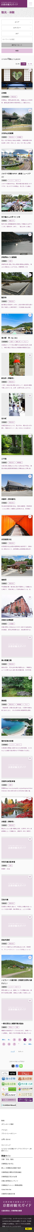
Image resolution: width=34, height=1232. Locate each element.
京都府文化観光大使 (8, 1194)
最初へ (3, 1039)
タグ (17, 33)
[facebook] (17, 1066)
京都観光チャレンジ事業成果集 (12, 1185)
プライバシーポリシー (9, 1133)
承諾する (28, 1228)
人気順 (23, 64)
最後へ (30, 1044)
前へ (9, 1039)
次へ (25, 1044)
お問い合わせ (5, 1139)
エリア (17, 22)
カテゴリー (17, 28)
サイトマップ (5, 1145)
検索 (17, 50)
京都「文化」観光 (7, 1159)
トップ (13, 1051)
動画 (2, 1120)
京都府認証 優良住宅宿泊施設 (11, 1172)
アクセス (4, 1130)
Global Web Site (6, 1189)
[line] (20, 1066)
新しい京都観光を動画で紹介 (11, 1168)
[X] (13, 1066)
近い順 (30, 64)
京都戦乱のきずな (7, 1163)
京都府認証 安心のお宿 (9, 1176)
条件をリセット (17, 45)
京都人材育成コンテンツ (9, 1181)
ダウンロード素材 (7, 1124)
